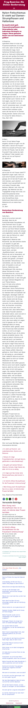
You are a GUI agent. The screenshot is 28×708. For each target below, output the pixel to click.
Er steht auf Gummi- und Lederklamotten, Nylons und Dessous (12, 451)
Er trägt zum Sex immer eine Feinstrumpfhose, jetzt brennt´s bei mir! (13, 475)
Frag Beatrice (16, 700)
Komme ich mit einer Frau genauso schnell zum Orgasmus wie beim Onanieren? (12, 667)
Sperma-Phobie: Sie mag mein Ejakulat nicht (13, 577)
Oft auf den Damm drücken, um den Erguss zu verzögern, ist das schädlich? (13, 685)
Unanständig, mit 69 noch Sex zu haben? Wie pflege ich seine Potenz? (13, 582)
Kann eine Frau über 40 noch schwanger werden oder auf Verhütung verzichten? (13, 602)
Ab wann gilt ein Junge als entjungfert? (13, 690)
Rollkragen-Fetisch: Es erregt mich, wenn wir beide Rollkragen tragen (12, 621)
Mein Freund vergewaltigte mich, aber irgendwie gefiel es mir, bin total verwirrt (13, 633)
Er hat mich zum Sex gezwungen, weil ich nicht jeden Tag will (13, 676)
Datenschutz (10, 703)
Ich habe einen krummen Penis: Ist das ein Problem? (13, 652)
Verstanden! (17, 707)
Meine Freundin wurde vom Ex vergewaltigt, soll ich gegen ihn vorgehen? (11, 616)
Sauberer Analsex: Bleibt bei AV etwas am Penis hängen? (13, 611)
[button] (4, 499)
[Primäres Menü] (14, 8)
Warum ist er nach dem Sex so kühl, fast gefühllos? (14, 596)
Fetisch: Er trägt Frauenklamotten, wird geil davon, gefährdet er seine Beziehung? (14, 459)
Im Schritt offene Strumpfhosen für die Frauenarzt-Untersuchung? (12, 529)
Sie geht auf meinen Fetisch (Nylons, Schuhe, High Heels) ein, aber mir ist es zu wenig (13, 467)
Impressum (19, 703)
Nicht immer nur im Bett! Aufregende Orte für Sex (13, 648)
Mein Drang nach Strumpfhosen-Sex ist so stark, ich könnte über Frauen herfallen (14, 489)
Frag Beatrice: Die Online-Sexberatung (14, 3)
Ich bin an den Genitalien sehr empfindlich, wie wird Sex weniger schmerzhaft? (12, 591)
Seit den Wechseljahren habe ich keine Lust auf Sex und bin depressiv (13, 681)
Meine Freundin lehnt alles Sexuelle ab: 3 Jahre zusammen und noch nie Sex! (14, 662)
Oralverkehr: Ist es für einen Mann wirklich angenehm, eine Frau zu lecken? (14, 657)
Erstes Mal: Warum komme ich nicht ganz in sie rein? (12, 643)
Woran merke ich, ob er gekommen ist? (13, 607)
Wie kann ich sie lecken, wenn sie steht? (14, 672)
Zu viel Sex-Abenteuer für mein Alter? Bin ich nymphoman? (13, 693)
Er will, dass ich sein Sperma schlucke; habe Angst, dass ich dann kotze (13, 638)
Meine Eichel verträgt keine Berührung (13, 586)
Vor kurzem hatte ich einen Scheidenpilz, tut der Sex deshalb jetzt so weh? (13, 627)
